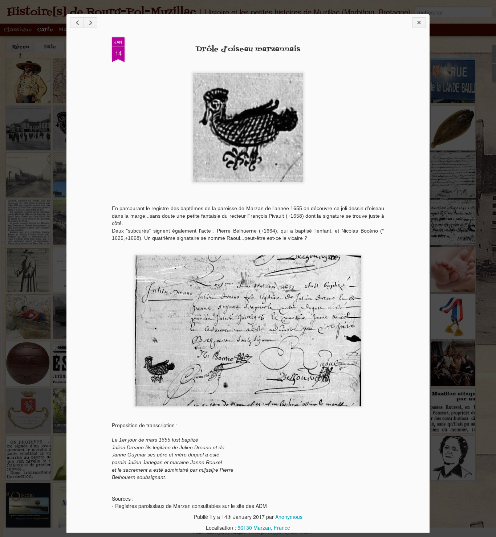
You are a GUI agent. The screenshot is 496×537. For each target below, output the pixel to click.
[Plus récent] (77, 22)
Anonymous (288, 516)
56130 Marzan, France (263, 527)
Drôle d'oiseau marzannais (248, 49)
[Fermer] (419, 22)
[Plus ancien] (90, 22)
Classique (18, 30)
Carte (45, 30)
